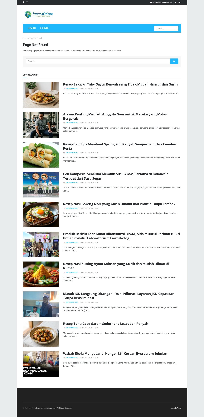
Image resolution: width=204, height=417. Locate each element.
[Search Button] (175, 28)
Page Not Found (36, 38)
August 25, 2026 (87, 272)
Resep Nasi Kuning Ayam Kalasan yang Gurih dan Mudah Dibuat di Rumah (116, 265)
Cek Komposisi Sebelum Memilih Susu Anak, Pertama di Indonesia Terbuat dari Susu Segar (115, 176)
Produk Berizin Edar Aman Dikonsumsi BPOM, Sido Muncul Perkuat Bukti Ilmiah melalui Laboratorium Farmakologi (121, 235)
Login (179, 2)
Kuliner (44, 28)
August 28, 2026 (87, 88)
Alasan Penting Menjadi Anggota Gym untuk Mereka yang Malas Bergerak (115, 116)
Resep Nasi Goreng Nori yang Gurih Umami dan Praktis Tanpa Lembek (119, 204)
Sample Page (176, 408)
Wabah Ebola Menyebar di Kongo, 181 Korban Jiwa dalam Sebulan (115, 353)
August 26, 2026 (87, 208)
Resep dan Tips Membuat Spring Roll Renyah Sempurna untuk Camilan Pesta (119, 146)
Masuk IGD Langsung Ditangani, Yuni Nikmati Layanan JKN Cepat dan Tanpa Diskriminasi (118, 295)
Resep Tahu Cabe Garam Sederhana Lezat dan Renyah (105, 323)
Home (25, 38)
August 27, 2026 (87, 153)
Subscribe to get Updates (162, 2)
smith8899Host (72, 88)
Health (32, 28)
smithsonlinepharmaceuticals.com (42, 408)
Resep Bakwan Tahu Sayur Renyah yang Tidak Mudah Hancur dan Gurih (120, 84)
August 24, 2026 (87, 328)
